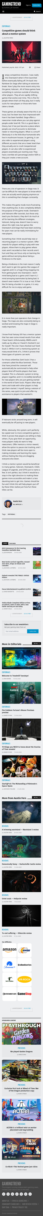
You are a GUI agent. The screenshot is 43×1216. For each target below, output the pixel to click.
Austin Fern (8, 38)
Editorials (6, 26)
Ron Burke (7, 679)
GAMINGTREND (12, 1213)
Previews (21, 1048)
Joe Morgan (8, 552)
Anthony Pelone (9, 789)
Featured (12, 543)
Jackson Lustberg (10, 568)
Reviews (5, 826)
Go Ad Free (27, 17)
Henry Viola (8, 609)
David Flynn (8, 715)
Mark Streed (22, 1094)
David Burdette (9, 591)
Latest (5, 543)
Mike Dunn (22, 1054)
